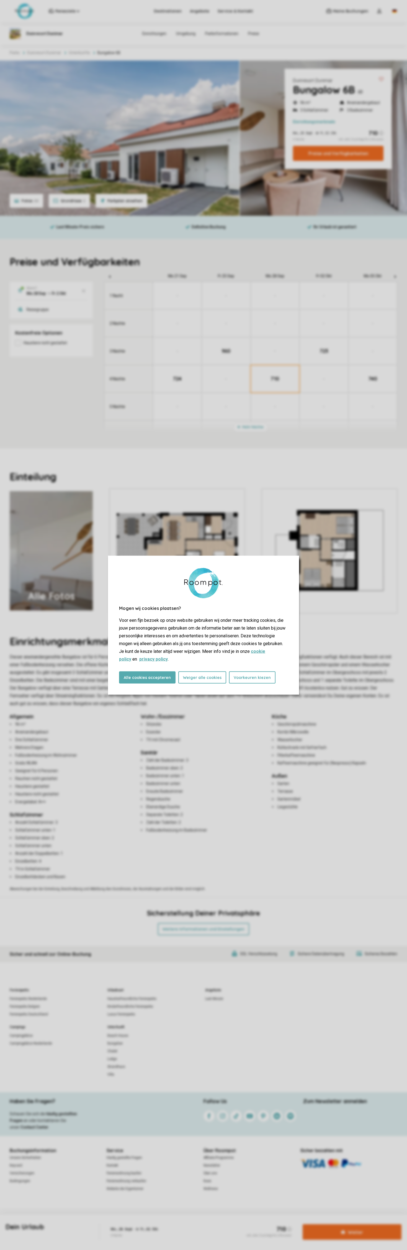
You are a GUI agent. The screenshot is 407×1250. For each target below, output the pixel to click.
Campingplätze (21, 1036)
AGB (142, 1223)
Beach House (117, 1036)
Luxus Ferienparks (121, 1014)
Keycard (16, 1165)
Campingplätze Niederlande (31, 1043)
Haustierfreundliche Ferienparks (131, 999)
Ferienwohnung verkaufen (126, 1181)
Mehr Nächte (252, 427)
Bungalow (115, 1043)
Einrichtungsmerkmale (314, 122)
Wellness (211, 1189)
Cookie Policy (186, 1223)
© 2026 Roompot (256, 1223)
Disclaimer (210, 1223)
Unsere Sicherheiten (25, 1158)
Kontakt (112, 1165)
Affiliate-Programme (219, 1158)
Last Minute (214, 999)
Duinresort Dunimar (313, 80)
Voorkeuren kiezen (252, 677)
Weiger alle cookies (202, 677)
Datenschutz (161, 1223)
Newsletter (212, 1165)
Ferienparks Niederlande (28, 999)
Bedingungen (20, 1181)
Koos (207, 1181)
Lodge (112, 1059)
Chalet (112, 1051)
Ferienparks (19, 990)
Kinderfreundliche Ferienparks (130, 1006)
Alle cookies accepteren (147, 677)
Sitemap (231, 1223)
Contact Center (34, 1127)
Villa (110, 1074)
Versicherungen (22, 1173)
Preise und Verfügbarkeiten (338, 153)
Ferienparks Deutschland (29, 1014)
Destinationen (168, 11)
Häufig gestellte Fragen (124, 1158)
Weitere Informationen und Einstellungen (203, 929)
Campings (17, 1027)
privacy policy (153, 658)
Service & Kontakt (235, 11)
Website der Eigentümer (125, 1189)
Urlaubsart (115, 990)
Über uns (210, 1173)
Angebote (199, 11)
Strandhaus (116, 1067)
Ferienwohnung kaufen (124, 1173)
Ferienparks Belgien (25, 1006)
